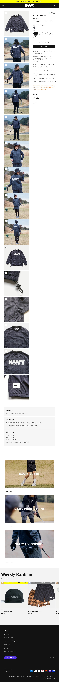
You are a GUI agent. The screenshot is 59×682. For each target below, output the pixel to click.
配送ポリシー (52, 676)
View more (8, 491)
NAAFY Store (7, 634)
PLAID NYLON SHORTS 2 (38, 595)
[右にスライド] (33, 619)
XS (35, 33)
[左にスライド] (26, 619)
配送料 (38, 20)
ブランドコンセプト (9, 637)
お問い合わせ (7, 648)
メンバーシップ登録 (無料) (10, 641)
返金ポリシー (30, 676)
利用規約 (46, 676)
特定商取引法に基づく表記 (49, 678)
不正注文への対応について (10, 651)
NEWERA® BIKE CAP (10, 595)
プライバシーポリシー (38, 676)
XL (35, 36)
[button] (3, 5)
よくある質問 (7, 644)
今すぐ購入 (44, 46)
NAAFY (14, 676)
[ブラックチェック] (34, 28)
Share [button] (36, 102)
